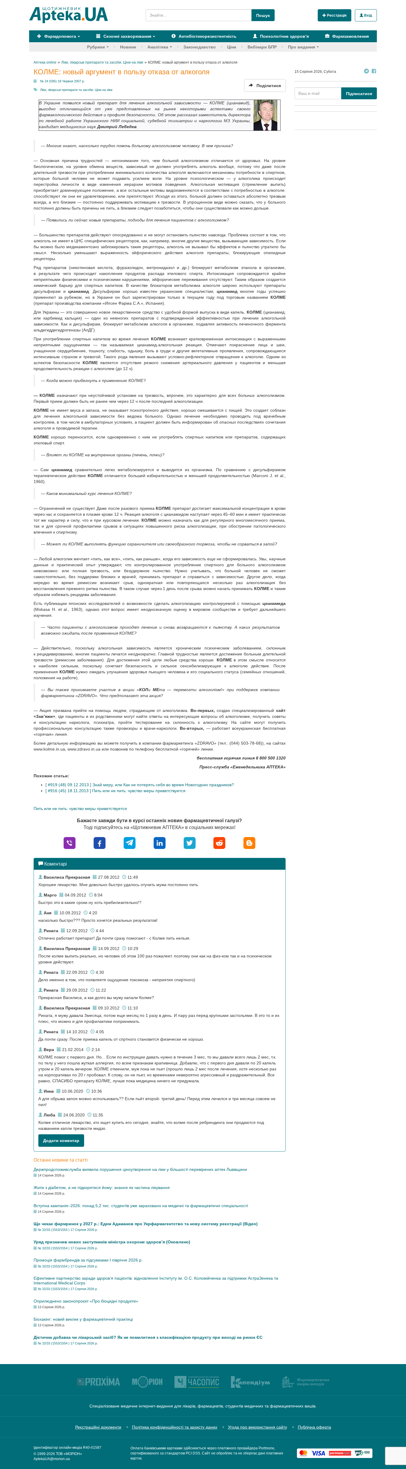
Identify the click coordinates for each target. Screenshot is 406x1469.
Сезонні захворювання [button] (126, 36)
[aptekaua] (249, 842)
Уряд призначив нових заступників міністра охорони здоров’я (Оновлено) (112, 1242)
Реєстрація (336, 15)
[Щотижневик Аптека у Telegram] (366, 72)
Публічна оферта (314, 1427)
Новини (128, 47)
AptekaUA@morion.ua (52, 1459)
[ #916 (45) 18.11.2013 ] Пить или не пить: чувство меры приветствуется (115, 790)
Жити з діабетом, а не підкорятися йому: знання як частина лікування (102, 1187)
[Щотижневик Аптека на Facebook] (374, 72)
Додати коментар (61, 1140)
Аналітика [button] (157, 47)
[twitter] (190, 842)
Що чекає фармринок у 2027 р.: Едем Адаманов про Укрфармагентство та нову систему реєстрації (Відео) (146, 1223)
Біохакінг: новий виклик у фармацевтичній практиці (83, 1319)
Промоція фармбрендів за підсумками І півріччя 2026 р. (88, 1260)
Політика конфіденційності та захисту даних (174, 1427)
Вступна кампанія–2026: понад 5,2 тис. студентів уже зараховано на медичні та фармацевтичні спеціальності (141, 1205)
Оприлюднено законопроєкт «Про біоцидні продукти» (86, 1301)
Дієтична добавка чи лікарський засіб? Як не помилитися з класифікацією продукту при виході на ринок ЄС (148, 1337)
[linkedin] (160, 842)
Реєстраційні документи (98, 1427)
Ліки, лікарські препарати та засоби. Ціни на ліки (76, 90)
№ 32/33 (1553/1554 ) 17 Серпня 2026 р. (68, 1229)
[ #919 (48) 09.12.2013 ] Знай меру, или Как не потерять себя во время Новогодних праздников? (139, 784)
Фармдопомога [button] (59, 36)
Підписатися (359, 93)
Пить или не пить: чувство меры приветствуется (80, 808)
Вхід (367, 15)
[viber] (69, 842)
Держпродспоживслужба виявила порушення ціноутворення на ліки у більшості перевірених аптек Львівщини (140, 1169)
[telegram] (130, 842)
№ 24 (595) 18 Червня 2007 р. (62, 81)
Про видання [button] (301, 47)
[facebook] (100, 842)
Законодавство (199, 47)
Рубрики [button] (96, 47)
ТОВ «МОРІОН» (69, 1454)
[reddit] (219, 842)
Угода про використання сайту (257, 1427)
